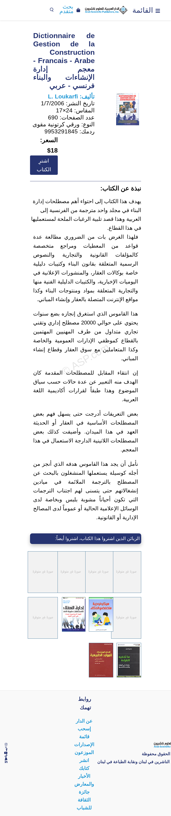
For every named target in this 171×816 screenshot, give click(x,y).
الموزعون (84, 752)
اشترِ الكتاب (44, 165)
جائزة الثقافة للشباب (84, 799)
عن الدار (84, 721)
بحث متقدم (66, 9)
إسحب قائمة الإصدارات (84, 736)
